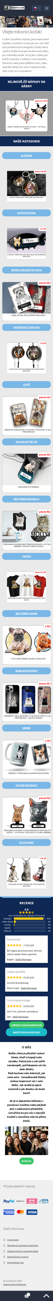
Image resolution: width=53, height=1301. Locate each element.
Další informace (23, 959)
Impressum (13, 1239)
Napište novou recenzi (26, 1032)
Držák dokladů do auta (26, 270)
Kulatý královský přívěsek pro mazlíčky (27, 197)
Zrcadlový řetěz (27, 442)
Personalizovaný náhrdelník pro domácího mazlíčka (26, 885)
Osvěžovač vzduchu (26, 327)
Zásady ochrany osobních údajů (22, 1251)
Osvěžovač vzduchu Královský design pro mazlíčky (26, 370)
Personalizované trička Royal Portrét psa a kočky (26, 599)
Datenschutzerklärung (14, 1284)
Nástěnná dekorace (26, 499)
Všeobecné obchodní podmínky (22, 1245)
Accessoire (26, 842)
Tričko (26, 556)
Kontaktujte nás (15, 1262)
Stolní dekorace (27, 785)
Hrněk (27, 728)
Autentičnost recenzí (17, 1256)
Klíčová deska (26, 213)
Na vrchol (26, 1161)
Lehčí (26, 384)
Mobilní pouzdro (26, 671)
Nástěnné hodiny (27, 613)
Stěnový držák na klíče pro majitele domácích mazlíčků (26, 255)
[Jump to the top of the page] (46, 1294)
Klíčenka (26, 155)
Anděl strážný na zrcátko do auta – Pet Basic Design (26, 127)
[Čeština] (36, 8)
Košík (14, 1293)
